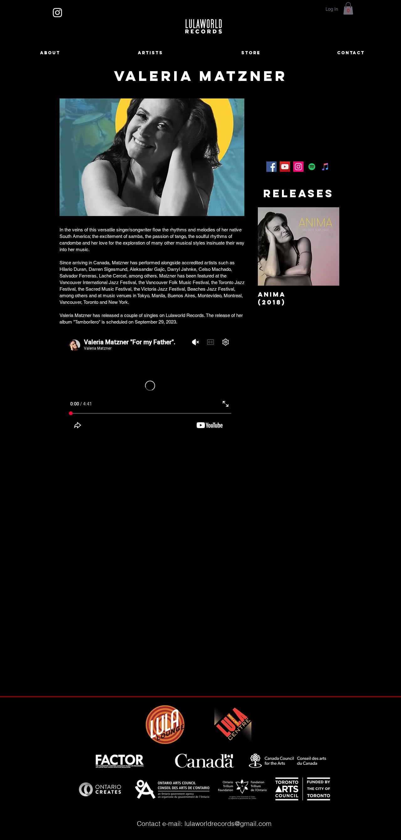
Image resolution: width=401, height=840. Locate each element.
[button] (348, 8)
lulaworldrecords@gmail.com (228, 823)
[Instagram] (57, 12)
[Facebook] (271, 166)
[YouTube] (285, 166)
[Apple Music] (325, 166)
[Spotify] (312, 166)
